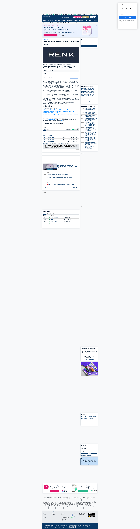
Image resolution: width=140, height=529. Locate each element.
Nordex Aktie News (79, 503)
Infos (62, 120)
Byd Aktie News (45, 503)
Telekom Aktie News (89, 506)
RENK (45, 76)
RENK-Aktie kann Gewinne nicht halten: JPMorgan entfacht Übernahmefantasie (59, 109)
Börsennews (45, 497)
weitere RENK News (85, 150)
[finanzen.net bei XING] (75, 516)
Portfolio (83, 423)
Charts (45, 77)
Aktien (44, 20)
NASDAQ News (86, 497)
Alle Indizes (91, 418)
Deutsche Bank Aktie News (62, 501)
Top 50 (82, 420)
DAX (43, 14)
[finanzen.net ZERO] (61, 35)
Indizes (51, 20)
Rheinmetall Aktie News (79, 498)
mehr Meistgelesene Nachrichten (87, 102)
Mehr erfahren (50, 34)
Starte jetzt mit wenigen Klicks (49, 119)
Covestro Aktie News (61, 505)
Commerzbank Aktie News (80, 501)
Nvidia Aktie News (71, 498)
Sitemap (44, 517)
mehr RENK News (46, 187)
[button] (77, 17)
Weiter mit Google (127, 17)
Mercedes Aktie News (72, 503)
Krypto (86, 20)
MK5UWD (44, 143)
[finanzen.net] (47, 16)
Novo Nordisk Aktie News (78, 504)
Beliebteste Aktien (92, 416)
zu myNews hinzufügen (47, 189)
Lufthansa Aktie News (84, 502)
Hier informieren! (84, 464)
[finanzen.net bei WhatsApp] (72, 518)
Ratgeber (95, 20)
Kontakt (44, 513)
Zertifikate (63, 20)
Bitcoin (78, 14)
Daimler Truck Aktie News (53, 506)
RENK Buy (53, 219)
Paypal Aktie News (62, 502)
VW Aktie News (51, 509)
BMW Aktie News (52, 508)
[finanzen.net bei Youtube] (75, 514)
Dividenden (91, 422)
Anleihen (76, 20)
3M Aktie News (45, 509)
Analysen (51, 77)
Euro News (50, 498)
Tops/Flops (91, 420)
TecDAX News (73, 497)
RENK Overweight (54, 217)
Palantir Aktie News (52, 505)
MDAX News (67, 497)
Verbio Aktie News (87, 508)
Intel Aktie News (46, 505)
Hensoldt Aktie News (46, 502)
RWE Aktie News (69, 502)
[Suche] (72, 17)
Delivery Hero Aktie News (72, 506)
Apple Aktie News (71, 501)
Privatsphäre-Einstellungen (63, 519)
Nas (71, 14)
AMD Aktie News (46, 504)
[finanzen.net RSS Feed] (74, 518)
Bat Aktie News (45, 508)
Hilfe (52, 513)
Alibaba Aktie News (81, 506)
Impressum (63, 513)
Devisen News (92, 497)
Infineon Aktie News (54, 502)
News (48, 20)
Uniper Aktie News (52, 504)
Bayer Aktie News (52, 499)
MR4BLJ (47, 143)
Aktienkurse (83, 416)
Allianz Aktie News (85, 499)
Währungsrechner (82, 514)
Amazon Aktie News (60, 499)
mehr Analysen (46, 226)
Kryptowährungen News (57, 498)
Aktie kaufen (74, 77)
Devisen (90, 20)
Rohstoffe (81, 20)
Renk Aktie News (76, 502)
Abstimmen (89, 453)
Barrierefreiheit (64, 520)
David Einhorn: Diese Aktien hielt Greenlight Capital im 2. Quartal (87, 95)
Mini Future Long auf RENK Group (49, 133)
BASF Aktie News (46, 499)
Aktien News (50, 497)
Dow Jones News (80, 497)
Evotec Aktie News (60, 504)
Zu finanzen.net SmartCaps (89, 359)
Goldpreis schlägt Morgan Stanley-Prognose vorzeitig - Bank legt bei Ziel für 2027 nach (88, 92)
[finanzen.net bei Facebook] (73, 514)
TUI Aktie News (78, 499)
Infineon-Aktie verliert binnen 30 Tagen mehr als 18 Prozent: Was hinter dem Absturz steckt (88, 98)
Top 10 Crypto (65, 14)
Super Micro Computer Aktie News (70, 508)
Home (44, 22)
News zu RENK (56, 22)
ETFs (59, 20)
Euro (84, 14)
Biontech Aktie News (53, 503)
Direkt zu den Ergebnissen (86, 455)
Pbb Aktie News (80, 508)
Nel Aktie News (45, 506)
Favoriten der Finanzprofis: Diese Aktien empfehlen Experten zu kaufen (88, 89)
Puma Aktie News (85, 505)
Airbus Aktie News (92, 502)
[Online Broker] (47, 17)
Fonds (56, 20)
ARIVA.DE (69, 527)
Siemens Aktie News (69, 505)
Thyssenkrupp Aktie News (62, 503)
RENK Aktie (51, 22)
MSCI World (56, 14)
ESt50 (49, 14)
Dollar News (45, 498)
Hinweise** (61, 143)
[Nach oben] (95, 528)
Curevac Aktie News (77, 505)
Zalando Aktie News (59, 508)
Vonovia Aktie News (87, 503)
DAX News (63, 497)
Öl (89, 14)
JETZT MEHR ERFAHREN (82, 490)
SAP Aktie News (54, 501)
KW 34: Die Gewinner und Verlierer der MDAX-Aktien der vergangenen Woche (88, 101)
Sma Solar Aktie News (63, 506)
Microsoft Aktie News (46, 501)
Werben (53, 514)
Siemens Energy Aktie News (70, 499)
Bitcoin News (64, 498)
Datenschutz (63, 514)
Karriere (44, 514)
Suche (89, 46)
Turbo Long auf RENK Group (48, 135)
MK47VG (50, 143)
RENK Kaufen (53, 225)
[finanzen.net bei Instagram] (71, 514)
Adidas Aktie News (92, 505)
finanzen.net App (82, 513)
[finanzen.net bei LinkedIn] (73, 516)
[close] (135, 5)
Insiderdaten (83, 422)
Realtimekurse (84, 418)
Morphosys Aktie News (68, 504)
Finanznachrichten (56, 497)
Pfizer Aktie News (87, 504)
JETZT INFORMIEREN (54, 490)
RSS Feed (75, 187)
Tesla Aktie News (88, 498)
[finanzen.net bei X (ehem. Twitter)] (71, 516)
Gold (94, 14)
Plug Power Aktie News (90, 501)
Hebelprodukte (70, 20)
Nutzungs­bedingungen (65, 517)
